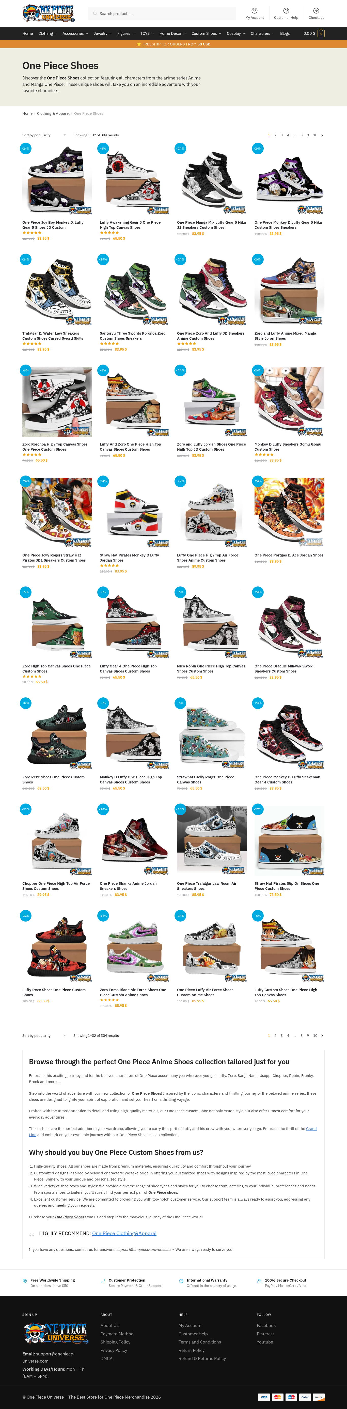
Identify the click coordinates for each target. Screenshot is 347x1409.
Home (27, 113)
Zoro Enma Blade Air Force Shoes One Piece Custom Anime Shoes (133, 992)
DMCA (107, 1358)
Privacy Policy (114, 1350)
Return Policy (191, 1350)
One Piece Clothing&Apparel (124, 1233)
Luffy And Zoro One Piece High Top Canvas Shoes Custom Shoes (130, 447)
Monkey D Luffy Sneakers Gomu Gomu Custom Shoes (288, 447)
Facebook (266, 1325)
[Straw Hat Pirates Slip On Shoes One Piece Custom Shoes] (289, 841)
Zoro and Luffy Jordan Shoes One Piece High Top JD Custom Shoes (211, 447)
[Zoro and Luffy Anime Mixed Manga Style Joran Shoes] (289, 291)
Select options (57, 249)
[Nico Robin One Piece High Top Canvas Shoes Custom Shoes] (212, 624)
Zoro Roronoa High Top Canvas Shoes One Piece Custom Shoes (54, 447)
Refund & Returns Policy (202, 1358)
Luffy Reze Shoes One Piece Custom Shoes (54, 992)
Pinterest (265, 1334)
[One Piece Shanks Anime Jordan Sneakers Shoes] (135, 841)
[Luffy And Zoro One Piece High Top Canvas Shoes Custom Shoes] (135, 402)
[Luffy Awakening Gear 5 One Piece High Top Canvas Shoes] (135, 180)
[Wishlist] (84, 153)
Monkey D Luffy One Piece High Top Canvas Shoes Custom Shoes (131, 779)
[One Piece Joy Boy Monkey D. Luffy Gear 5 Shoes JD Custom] (57, 180)
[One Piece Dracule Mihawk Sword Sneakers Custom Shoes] (289, 624)
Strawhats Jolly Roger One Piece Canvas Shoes (205, 779)
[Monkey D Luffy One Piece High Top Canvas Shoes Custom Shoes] (135, 735)
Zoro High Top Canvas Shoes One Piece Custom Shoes (56, 669)
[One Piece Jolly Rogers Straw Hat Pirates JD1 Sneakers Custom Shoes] (57, 513)
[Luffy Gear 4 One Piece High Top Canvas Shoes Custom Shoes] (135, 624)
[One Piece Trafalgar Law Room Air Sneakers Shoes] (212, 841)
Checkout (316, 17)
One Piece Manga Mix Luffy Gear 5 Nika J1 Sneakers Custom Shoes (211, 225)
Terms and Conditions (200, 1342)
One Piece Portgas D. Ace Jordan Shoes (289, 555)
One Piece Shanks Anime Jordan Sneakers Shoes (128, 886)
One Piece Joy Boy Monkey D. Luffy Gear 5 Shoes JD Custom (53, 225)
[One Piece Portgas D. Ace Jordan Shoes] (289, 513)
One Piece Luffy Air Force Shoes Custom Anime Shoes (205, 992)
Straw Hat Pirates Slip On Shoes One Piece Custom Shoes (287, 886)
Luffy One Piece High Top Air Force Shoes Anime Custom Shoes (207, 558)
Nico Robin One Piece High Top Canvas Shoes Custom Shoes (211, 669)
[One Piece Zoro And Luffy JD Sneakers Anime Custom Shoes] (212, 291)
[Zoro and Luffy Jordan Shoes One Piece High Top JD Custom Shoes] (212, 402)
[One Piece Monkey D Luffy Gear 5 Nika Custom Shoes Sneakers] (289, 180)
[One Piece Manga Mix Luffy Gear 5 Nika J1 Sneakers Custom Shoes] (212, 180)
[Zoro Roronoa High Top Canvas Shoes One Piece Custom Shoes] (57, 402)
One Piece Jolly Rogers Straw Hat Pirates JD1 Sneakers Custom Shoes (54, 558)
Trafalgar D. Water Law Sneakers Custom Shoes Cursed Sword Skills (52, 336)
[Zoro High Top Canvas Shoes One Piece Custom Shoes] (57, 624)
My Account (254, 17)
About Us (110, 1325)
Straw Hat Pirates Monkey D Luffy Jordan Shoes (129, 558)
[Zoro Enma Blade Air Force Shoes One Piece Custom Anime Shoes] (135, 947)
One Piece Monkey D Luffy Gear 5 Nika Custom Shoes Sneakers (288, 225)
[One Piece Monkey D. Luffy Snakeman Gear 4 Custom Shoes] (289, 735)
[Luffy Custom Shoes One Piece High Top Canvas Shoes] (289, 947)
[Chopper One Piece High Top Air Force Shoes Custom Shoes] (57, 841)
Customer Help (286, 17)
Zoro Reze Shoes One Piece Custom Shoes (53, 779)
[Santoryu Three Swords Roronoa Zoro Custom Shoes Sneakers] (135, 291)
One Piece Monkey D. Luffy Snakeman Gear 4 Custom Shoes (287, 779)
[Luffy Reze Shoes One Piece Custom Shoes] (57, 947)
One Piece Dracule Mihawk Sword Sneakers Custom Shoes (284, 669)
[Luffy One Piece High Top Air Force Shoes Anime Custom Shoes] (212, 513)
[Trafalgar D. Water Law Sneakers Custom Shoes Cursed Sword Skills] (57, 291)
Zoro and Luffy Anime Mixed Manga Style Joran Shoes (285, 336)
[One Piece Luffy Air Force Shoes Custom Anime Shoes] (212, 947)
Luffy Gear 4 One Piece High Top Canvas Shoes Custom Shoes (128, 669)
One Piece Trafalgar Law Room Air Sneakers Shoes (206, 886)
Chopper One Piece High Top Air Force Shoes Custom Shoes (56, 886)
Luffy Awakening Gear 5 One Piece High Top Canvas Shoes (130, 225)
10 (315, 135)
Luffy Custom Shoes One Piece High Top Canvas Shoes (286, 992)
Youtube (265, 1342)
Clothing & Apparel (53, 113)
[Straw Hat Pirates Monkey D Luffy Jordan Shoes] (135, 513)
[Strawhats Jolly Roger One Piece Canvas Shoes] (212, 735)
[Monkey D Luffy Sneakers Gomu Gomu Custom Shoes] (289, 402)
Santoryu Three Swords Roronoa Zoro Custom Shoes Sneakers (132, 336)
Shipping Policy (115, 1342)
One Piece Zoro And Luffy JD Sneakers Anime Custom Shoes (210, 336)
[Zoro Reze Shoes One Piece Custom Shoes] (57, 735)
